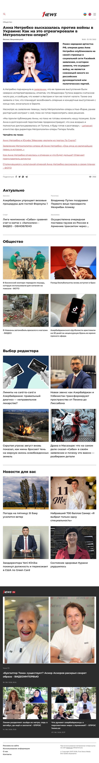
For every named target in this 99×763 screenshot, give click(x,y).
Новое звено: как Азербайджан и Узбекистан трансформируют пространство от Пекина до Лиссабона (72, 398)
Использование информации (16, 748)
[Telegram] (26, 177)
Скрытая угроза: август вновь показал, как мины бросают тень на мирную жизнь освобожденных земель (26, 451)
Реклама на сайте (11, 745)
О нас (5, 751)
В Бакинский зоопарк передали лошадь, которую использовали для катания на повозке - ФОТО (24, 286)
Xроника (6, 196)
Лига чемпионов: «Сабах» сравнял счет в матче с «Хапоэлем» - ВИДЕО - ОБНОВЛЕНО (25, 223)
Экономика (55, 214)
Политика (54, 196)
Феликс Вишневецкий (13, 39)
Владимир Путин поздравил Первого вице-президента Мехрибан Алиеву (69, 204)
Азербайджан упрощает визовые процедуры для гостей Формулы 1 (25, 202)
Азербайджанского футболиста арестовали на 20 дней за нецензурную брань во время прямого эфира (72, 333)
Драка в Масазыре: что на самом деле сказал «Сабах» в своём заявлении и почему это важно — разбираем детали (72, 451)
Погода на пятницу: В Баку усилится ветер (20, 515)
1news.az (69, 748)
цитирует (87, 125)
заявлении (40, 89)
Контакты (7, 754)
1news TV (6, 668)
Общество (7, 22)
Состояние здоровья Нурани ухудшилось (69, 564)
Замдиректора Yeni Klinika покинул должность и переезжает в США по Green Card (25, 566)
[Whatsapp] (23, 177)
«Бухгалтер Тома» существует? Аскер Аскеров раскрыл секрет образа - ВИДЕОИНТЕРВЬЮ (45, 675)
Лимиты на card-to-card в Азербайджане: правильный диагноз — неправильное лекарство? (21, 398)
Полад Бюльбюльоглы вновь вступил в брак (72, 283)
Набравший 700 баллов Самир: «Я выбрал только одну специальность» (72, 517)
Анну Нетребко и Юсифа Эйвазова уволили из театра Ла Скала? (39, 140)
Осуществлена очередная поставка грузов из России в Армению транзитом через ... (70, 223)
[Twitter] (19, 177)
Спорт (5, 214)
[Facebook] (16, 177)
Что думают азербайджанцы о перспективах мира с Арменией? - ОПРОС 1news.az (73, 725)
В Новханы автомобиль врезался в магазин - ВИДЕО (25, 331)
